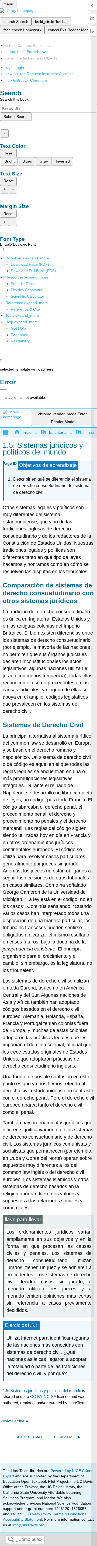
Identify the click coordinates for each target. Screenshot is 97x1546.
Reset (8, 153)
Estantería (58, 432)
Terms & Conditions (69, 1514)
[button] (19, 335)
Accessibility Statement (22, 1519)
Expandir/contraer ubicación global (91, 431)
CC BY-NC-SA (43, 1396)
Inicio (27, 432)
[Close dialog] (3, 389)
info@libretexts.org (27, 1525)
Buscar (11, 1540)
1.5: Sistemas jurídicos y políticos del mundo (42, 1390)
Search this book (14, 99)
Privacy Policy (39, 1514)
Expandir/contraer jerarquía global (9, 432)
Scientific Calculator (27, 296)
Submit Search (16, 116)
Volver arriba (13, 1421)
